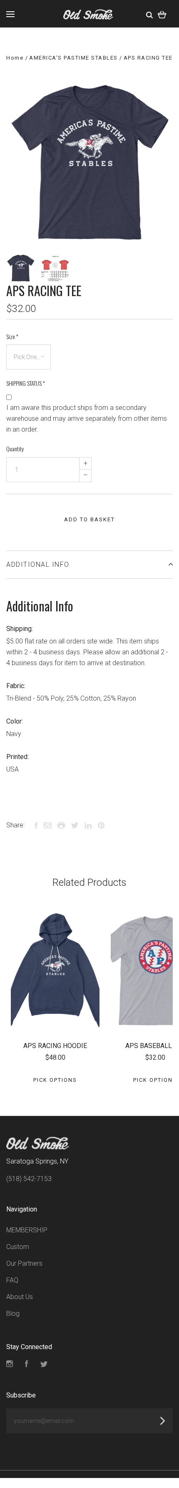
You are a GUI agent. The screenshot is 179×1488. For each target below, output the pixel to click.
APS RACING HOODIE (55, 1046)
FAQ (12, 1280)
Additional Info (38, 564)
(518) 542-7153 (29, 1179)
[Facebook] (26, 1365)
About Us (19, 1297)
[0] (162, 14)
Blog (13, 1313)
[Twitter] (44, 1365)
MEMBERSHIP (26, 1230)
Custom (17, 1247)
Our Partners (24, 1263)
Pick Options (55, 1080)
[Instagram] (9, 1365)
